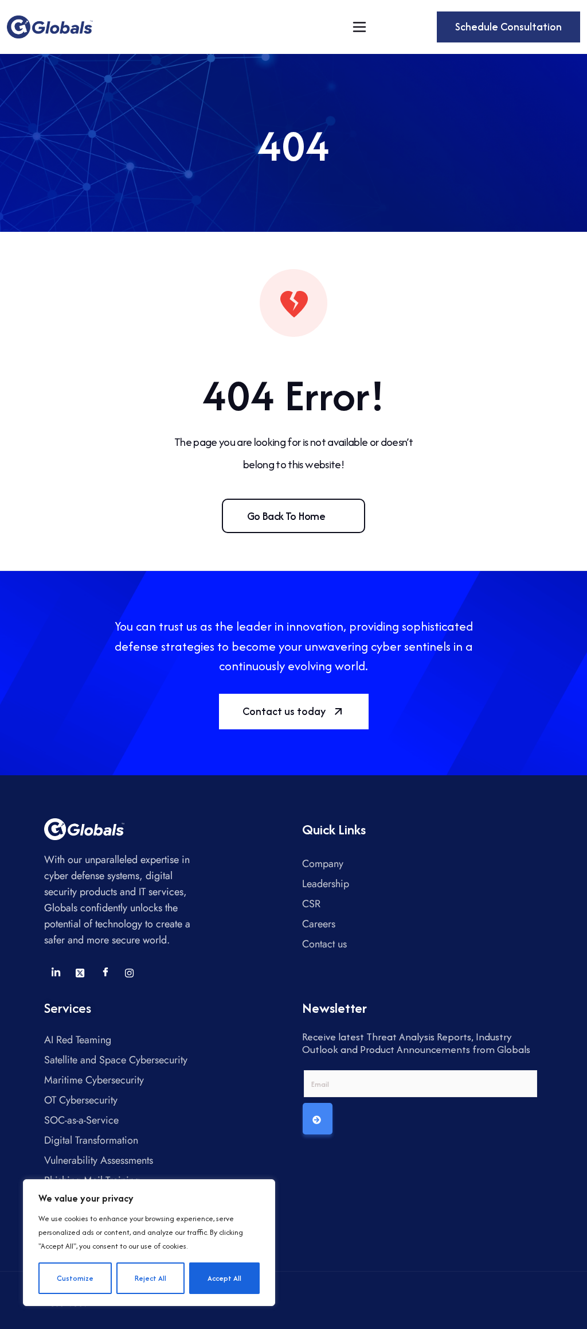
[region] (149, 1242)
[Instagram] (129, 972)
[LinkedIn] (55, 972)
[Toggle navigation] (359, 27)
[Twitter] (80, 972)
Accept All (224, 1278)
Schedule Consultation (508, 26)
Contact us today (284, 711)
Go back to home (286, 516)
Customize (75, 1278)
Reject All (150, 1278)
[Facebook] (105, 972)
